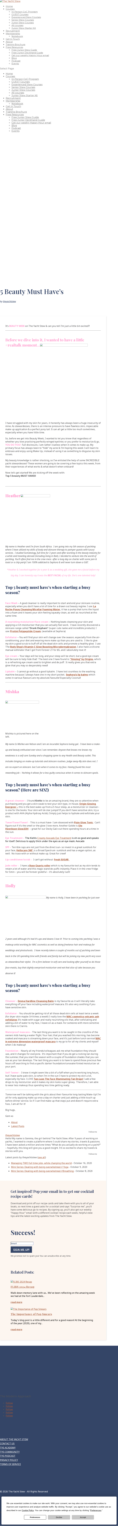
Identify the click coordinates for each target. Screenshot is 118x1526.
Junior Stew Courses (23, 22)
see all (41, 1157)
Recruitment (13, 30)
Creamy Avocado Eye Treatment (54, 838)
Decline (59, 1517)
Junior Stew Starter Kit (24, 28)
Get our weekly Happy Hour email (30, 55)
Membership (13, 33)
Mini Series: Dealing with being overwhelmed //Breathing (42, 1171)
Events (15, 63)
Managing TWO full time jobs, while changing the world (41, 1163)
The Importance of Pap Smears (31, 1314)
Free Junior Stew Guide (24, 50)
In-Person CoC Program (25, 11)
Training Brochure (15, 44)
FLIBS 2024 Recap (22, 1287)
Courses (10, 9)
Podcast (16, 60)
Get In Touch (13, 39)
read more (16, 1302)
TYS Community (10, 1451)
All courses (17, 25)
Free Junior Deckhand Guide (27, 52)
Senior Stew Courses (23, 20)
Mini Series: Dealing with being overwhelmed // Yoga (39, 1167)
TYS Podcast (7, 1455)
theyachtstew (9, 301)
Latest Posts (17, 1126)
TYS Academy (8, 1447)
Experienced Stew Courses (26, 17)
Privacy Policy (9, 1460)
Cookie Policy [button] (28, 1510)
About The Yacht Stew (14, 1439)
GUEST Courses (20, 14)
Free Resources (14, 47)
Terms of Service (10, 1464)
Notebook (17, 36)
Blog (14, 58)
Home (9, 6)
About (9, 41)
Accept (83, 1517)
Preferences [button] (95, 1510)
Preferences (35, 1517)
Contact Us (7, 1443)
